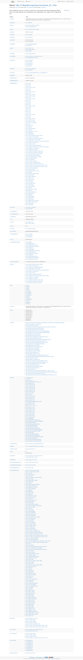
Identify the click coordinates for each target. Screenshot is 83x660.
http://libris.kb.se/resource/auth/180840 (33, 428)
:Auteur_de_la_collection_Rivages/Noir (34, 138)
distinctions (13, 216)
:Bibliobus (29, 490)
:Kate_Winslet (30, 521)
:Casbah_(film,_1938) (31, 459)
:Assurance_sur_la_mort (31, 131)
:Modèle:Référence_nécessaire (33, 250)
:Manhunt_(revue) (30, 601)
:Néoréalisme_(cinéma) (31, 557)
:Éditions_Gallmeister (31, 597)
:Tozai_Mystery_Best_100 (32, 586)
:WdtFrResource (29, 650)
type (11, 285)
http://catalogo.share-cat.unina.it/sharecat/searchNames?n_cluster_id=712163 (40, 370)
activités (12, 207)
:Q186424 (29, 50)
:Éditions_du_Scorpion (31, 598)
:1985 (28, 117)
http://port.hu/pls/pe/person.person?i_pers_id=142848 (35, 363)
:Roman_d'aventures (31, 574)
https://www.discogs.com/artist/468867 (33, 345)
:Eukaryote (28, 302)
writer (12, 618)
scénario (13, 633)
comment (12, 306)
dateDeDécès (13, 211)
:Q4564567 (29, 22)
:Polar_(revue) (30, 563)
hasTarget (13, 640)
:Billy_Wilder (29, 132)
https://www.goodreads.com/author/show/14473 (34, 346)
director (12, 459)
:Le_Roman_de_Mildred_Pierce (33, 162)
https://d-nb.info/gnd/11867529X (31, 426)
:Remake (29, 569)
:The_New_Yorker (30, 183)
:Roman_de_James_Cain (32, 462)
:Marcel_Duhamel (30, 603)
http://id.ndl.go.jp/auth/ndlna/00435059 (33, 435)
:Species (28, 303)
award (11, 25)
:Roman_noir (29, 48)
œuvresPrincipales (14, 261)
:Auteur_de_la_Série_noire (32, 136)
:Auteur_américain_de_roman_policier (34, 135)
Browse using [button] (21, 1)
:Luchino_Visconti (30, 169)
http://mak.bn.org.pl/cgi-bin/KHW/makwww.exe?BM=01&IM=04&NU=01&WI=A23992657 (41, 372)
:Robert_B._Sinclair (31, 573)
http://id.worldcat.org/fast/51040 (31, 438)
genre (11, 48)
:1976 (28, 112)
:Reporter (29, 61)
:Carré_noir (29, 498)
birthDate (12, 32)
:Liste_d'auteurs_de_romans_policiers (34, 547)
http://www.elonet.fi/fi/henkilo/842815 (32, 365)
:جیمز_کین (29, 394)
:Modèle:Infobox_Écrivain (32, 259)
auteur (13, 629)
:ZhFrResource (29, 647)
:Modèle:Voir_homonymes (32, 253)
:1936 (28, 86)
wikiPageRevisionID (14, 80)
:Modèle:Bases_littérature (32, 256)
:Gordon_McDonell (30, 512)
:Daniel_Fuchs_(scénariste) (32, 504)
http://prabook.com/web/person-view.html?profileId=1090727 (36, 360)
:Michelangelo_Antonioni (31, 611)
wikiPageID (12, 75)
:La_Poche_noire (30, 526)
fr (11, 219)
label (11, 310)
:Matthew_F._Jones (31, 610)
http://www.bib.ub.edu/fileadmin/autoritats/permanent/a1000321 (37, 355)
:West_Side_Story (30, 593)
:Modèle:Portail (30, 249)
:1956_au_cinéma (30, 105)
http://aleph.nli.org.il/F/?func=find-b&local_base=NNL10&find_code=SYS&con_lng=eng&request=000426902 (45, 322)
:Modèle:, (29, 242)
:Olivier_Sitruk (30, 559)
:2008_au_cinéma (30, 121)
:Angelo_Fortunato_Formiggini (33, 484)
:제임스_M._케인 (30, 407)
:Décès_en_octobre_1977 (32, 142)
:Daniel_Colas (30, 502)
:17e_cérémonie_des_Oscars (32, 470)
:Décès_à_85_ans (30, 143)
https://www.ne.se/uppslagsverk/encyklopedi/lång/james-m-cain (37, 362)
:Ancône (29, 483)
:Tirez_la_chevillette (31, 584)
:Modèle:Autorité (30, 243)
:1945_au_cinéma (30, 96)
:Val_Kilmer (29, 588)
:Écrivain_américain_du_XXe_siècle (34, 153)
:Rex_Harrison (30, 570)
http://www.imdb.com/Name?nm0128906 (33, 350)
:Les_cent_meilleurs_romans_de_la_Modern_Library (37, 542)
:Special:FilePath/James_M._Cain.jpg (34, 446)
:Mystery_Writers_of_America (32, 25)
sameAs (12, 377)
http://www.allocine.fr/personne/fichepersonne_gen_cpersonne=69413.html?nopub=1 (41, 326)
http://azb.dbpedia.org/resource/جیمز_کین (33, 419)
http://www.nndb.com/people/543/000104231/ (34, 338)
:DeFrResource (29, 641)
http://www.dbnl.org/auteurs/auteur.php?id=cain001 (35, 328)
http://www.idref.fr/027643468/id (31, 425)
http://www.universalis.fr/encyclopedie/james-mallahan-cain (36, 341)
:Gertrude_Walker (30, 511)
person (17, 7)
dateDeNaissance (14, 214)
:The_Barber (29, 581)
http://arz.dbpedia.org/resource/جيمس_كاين (33, 381)
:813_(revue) (29, 478)
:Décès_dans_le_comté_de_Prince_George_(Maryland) (37, 141)
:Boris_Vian (29, 494)
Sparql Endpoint (71, 1)
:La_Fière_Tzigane (30, 523)
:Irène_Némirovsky (30, 515)
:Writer (27, 289)
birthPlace (12, 34)
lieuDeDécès (13, 231)
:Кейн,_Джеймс (30, 414)
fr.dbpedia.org (43, 7)
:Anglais (28, 127)
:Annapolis (29, 34)
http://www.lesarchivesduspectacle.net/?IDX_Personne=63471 (37, 336)
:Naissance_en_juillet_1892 (32, 148)
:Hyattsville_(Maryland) (31, 44)
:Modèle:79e (29, 254)
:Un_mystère (29, 587)
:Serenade (29, 577)
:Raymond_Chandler (31, 566)
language (12, 53)
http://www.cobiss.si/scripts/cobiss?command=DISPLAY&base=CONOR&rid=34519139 (41, 374)
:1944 (28, 93)
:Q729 (28, 298)
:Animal (28, 300)
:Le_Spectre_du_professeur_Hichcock (34, 532)
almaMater (12, 22)
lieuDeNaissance (14, 234)
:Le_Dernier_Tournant (31, 160)
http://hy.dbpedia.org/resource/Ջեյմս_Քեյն (34, 401)
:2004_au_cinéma (30, 119)
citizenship (12, 37)
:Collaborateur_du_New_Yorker (33, 139)
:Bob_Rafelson (30, 134)
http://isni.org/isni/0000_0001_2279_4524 (33, 324)
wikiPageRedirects (14, 467)
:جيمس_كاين (29, 380)
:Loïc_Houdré (29, 550)
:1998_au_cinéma (30, 118)
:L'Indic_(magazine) (31, 522)
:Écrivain (29, 65)
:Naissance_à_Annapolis (32, 149)
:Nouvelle (29, 172)
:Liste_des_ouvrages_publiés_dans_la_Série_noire (36, 549)
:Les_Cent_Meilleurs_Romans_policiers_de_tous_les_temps (38, 540)
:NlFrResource (29, 640)
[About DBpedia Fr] (12, 1)
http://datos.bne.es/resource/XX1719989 (33, 431)
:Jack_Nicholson (30, 159)
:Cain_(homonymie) (31, 465)
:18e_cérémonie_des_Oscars (32, 471)
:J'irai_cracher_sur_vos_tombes (33, 516)
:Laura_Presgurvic (30, 528)
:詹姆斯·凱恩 (29, 418)
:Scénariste (29, 64)
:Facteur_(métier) (30, 507)
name (11, 451)
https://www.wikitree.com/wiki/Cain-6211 (33, 359)
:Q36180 (28, 295)
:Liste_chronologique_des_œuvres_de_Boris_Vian (36, 546)
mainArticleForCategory (15, 462)
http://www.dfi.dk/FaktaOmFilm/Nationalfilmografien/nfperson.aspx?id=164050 (40, 356)
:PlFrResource (29, 648)
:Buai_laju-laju (30, 203)
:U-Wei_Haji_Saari (30, 186)
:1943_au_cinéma (30, 91)
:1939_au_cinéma (30, 87)
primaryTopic (13, 652)
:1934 (28, 83)
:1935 (28, 84)
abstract (12, 18)
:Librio (28, 543)
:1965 (28, 110)
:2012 (28, 124)
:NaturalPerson (29, 299)
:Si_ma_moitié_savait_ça (32, 579)
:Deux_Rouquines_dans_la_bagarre (34, 156)
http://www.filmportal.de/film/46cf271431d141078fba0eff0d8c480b (37, 331)
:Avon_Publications (30, 488)
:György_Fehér (30, 193)
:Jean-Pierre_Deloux (31, 518)
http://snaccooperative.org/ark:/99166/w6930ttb (34, 366)
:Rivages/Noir (29, 571)
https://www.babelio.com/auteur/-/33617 (33, 353)
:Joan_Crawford (30, 519)
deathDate (12, 40)
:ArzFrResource (29, 643)
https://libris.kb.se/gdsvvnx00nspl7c (32, 433)
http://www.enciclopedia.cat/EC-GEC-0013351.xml (35, 329)
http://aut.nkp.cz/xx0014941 (31, 369)
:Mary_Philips (29, 605)
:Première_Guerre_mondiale (32, 29)
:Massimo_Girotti (30, 608)
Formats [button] (28, 1)
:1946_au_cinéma (30, 98)
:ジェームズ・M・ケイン (31, 405)
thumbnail (12, 72)
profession (12, 68)
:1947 (28, 100)
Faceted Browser (62, 1)
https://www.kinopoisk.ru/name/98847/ (32, 348)
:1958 (28, 107)
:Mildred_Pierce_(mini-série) (32, 200)
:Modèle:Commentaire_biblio (32, 257)
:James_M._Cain (29, 377)
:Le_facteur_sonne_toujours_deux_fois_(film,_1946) (36, 165)
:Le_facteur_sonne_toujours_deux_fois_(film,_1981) (36, 166)
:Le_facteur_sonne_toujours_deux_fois (34, 56)
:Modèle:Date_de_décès (31, 244)
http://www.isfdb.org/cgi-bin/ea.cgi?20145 (33, 335)
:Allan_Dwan (29, 125)
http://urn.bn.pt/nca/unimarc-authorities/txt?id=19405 (35, 373)
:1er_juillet (29, 473)
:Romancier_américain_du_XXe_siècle (34, 152)
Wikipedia (33, 658)
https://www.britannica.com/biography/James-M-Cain (35, 343)
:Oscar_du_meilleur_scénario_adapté (34, 560)
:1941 (28, 88)
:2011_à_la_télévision (31, 122)
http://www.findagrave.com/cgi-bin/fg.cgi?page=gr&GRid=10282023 (38, 332)
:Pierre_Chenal (30, 175)
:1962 (28, 108)
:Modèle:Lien (29, 247)
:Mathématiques (30, 196)
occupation (12, 60)
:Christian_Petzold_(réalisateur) (33, 155)
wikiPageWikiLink (13, 83)
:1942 (28, 90)
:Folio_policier (30, 509)
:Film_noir (29, 508)
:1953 (28, 104)
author (12, 455)
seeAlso (12, 322)
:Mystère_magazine (31, 555)
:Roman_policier (30, 49)
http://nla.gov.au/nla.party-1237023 (32, 325)
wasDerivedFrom (13, 443)
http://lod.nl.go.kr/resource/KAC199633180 (33, 439)
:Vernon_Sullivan (30, 591)
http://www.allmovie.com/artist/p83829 (32, 349)
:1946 (28, 97)
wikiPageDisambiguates (15, 465)
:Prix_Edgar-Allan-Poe (31, 26)
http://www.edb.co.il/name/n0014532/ (32, 367)
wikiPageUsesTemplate (15, 242)
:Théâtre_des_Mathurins (31, 583)
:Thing (27, 285)
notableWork (12, 56)
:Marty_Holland (30, 604)
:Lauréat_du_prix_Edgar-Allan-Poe (33, 145)
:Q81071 (28, 378)
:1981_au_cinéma (30, 114)
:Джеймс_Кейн (30, 383)
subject (11, 264)
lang (11, 226)
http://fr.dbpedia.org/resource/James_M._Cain (36, 5)
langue (12, 228)
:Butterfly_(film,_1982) (31, 495)
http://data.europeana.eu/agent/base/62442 (33, 441)
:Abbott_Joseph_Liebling (31, 480)
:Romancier (29, 63)
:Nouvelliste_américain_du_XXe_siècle (34, 151)
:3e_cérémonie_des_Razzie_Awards (34, 477)
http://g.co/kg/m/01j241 (30, 432)
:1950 (28, 103)
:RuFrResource (29, 646)
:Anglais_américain (30, 53)
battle (11, 29)
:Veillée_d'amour (30, 590)
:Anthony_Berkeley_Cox (31, 485)
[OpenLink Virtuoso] (32, 657)
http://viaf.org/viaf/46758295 (31, 422)
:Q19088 (28, 292)
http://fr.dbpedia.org (30, 7)
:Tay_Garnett (29, 182)
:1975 (28, 111)
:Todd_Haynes (30, 184)
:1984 (28, 115)
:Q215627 (29, 293)
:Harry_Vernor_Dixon (31, 514)
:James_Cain (30, 393)
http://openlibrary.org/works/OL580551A (33, 424)
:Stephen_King (30, 580)
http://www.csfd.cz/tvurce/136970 (32, 357)
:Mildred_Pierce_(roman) (32, 57)
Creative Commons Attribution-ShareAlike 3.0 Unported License (51, 658)
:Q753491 (29, 45)
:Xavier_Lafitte (30, 595)
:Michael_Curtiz (30, 197)
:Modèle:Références (31, 252)
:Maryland (29, 194)
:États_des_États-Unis (31, 191)
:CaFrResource (29, 644)
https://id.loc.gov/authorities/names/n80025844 (34, 429)
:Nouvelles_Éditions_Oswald (32, 173)
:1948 (28, 101)
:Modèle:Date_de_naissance (32, 246)
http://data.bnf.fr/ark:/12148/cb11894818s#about (34, 421)
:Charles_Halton (30, 501)
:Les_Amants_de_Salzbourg (32, 538)
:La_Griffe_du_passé (31, 525)
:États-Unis (29, 37)
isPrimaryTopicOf (13, 448)
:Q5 (27, 296)
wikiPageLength (13, 78)
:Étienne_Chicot (30, 600)
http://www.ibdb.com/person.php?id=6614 (33, 333)
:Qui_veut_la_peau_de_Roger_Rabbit (34, 564)
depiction (12, 446)
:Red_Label (29, 567)
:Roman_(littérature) (31, 68)
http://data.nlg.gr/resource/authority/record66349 (34, 436)
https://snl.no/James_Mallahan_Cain (32, 352)
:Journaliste (29, 60)
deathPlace (12, 44)
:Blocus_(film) (29, 492)
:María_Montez (30, 607)
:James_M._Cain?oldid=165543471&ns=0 (35, 443)
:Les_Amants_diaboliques (32, 167)
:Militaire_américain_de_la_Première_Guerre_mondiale (37, 146)
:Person (28, 286)
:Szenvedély (29, 204)
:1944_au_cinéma (30, 94)
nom (11, 239)
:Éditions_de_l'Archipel (31, 189)
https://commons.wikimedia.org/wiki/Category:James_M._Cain (37, 342)
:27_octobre (29, 476)
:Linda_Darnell (30, 545)
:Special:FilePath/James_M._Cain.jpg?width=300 (36, 72)
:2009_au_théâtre (30, 474)
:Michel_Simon (30, 199)
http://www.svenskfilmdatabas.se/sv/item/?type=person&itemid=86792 (38, 339)
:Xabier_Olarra (30, 594)
